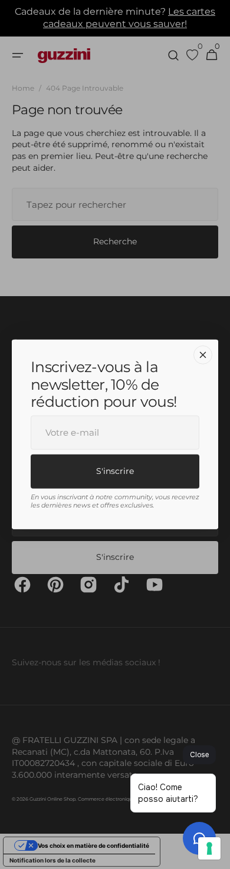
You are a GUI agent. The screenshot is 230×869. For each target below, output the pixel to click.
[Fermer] (202, 355)
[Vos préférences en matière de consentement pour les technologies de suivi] (209, 848)
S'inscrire (115, 470)
